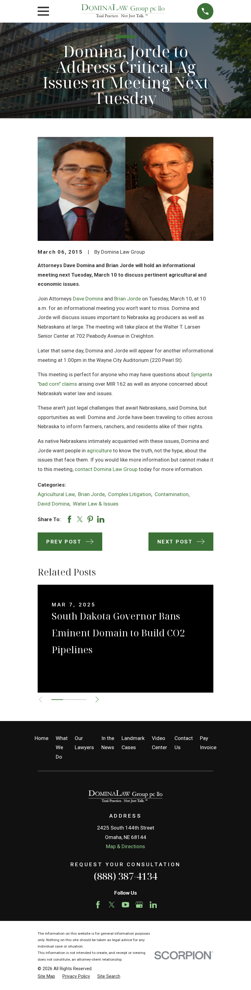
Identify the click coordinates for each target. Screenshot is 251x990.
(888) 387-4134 (125, 876)
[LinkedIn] (153, 904)
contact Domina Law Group (106, 469)
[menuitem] (46, 977)
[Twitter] (111, 904)
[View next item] (97, 699)
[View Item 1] (57, 699)
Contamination (172, 494)
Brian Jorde (127, 299)
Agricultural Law (56, 494)
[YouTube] (125, 904)
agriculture (99, 450)
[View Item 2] (69, 699)
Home (41, 738)
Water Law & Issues (95, 504)
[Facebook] (98, 904)
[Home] (123, 11)
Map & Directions (125, 846)
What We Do (62, 747)
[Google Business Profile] (139, 904)
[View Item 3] (80, 699)
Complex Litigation (129, 494)
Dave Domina (88, 299)
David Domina (53, 504)
